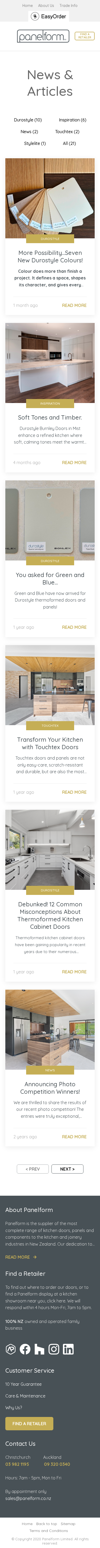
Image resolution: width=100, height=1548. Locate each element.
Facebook (25, 1349)
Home (27, 5)
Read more (17, 1257)
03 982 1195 (17, 1464)
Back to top (46, 1523)
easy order (50, 16)
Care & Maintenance (25, 1396)
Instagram (54, 1349)
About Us (46, 5)
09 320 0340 (57, 1464)
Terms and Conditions (48, 1530)
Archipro (10, 1349)
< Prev (33, 1169)
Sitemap (68, 1523)
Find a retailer (84, 36)
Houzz (39, 1349)
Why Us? (13, 1407)
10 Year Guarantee (23, 1384)
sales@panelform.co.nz (28, 1498)
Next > (67, 1169)
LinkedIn (68, 1349)
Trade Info (68, 5)
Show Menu (8, 36)
